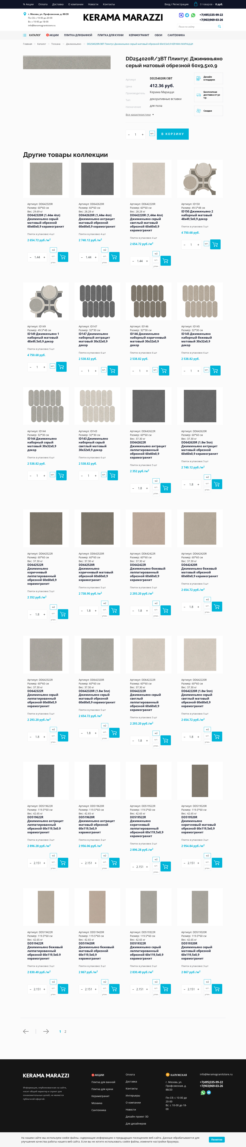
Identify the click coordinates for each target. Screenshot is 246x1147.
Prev (29, 1031)
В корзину (172, 134)
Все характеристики (138, 114)
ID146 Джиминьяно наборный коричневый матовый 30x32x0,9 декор (148, 339)
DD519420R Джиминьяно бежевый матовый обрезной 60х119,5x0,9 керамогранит (96, 950)
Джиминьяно (74, 43)
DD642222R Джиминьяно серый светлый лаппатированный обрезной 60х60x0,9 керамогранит (145, 700)
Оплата (130, 1074)
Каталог (41, 43)
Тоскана (56, 43)
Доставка (131, 1081)
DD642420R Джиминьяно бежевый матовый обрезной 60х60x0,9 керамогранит (199, 570)
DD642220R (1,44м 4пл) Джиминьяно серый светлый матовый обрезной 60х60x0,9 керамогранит (146, 222)
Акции (99, 1075)
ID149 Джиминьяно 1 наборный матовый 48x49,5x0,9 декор (43, 337)
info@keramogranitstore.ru (41, 25)
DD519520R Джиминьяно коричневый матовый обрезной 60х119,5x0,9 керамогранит (198, 824)
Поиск (219, 26)
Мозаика (96, 1103)
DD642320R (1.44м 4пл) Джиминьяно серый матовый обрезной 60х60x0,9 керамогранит (45, 220)
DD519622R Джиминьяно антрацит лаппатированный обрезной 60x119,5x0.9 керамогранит (45, 824)
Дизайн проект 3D (137, 1116)
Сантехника (98, 1110)
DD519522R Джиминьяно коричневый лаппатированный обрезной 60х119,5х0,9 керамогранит (146, 826)
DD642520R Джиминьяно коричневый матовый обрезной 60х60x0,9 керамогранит (96, 572)
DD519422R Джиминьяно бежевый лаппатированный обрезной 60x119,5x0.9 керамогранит (45, 950)
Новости (131, 1109)
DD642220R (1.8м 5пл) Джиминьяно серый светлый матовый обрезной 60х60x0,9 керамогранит (197, 698)
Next (46, 1031)
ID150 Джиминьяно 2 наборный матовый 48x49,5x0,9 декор (197, 215)
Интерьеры (133, 1095)
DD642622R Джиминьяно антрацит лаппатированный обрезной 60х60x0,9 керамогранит (148, 449)
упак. (53, 262)
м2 (53, 249)
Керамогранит (100, 1096)
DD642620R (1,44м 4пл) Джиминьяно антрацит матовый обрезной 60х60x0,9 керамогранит (97, 220)
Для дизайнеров (136, 1123)
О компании (133, 1102)
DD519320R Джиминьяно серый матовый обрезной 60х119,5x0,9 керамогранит (196, 950)
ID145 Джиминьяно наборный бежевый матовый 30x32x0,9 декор (196, 339)
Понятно (216, 1139)
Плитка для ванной (103, 1082)
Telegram (187, 17)
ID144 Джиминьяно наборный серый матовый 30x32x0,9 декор (42, 444)
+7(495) (211, 15)
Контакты (132, 1088)
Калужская (179, 1075)
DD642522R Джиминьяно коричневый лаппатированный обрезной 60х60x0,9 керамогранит (42, 574)
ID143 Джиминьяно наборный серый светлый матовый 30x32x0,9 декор (93, 444)
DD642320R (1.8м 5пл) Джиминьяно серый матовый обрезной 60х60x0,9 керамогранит (97, 696)
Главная (27, 43)
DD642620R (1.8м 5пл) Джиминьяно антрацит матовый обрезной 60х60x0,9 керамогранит (199, 448)
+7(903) (211, 20)
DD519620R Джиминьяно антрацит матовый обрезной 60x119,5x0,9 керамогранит (97, 824)
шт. (152, 133)
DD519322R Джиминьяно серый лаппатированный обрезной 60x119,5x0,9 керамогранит (146, 950)
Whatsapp (193, 17)
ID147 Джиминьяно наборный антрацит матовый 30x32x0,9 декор (94, 339)
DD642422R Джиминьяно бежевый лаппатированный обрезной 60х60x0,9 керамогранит (148, 572)
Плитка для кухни (102, 1089)
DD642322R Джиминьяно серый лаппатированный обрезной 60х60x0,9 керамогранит (42, 698)
